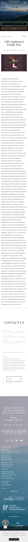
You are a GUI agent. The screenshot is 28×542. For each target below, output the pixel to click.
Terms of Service (6, 383)
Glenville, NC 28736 (6, 466)
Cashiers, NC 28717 (6, 452)
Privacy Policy (10, 370)
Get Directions (17, 425)
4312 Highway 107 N (7, 464)
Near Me (14, 28)
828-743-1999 (7, 4)
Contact (3, 2)
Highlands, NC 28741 (6, 459)
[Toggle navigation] (24, 3)
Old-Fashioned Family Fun (14, 43)
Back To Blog (6, 36)
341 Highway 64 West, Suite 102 (11, 451)
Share (24, 36)
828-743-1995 (20, 413)
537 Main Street (6, 457)
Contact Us (4, 488)
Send (10, 379)
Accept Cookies (14, 539)
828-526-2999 (19, 410)
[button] (3, 24)
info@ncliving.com (14, 420)
